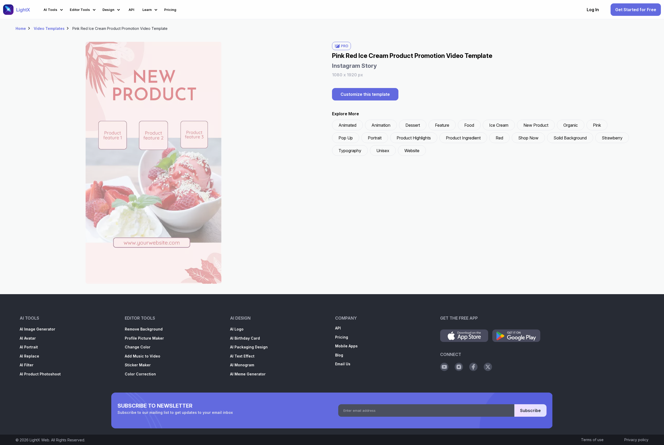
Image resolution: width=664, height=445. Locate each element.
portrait (375, 137)
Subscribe (530, 410)
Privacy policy (636, 439)
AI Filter (26, 365)
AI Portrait (29, 347)
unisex (382, 150)
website (411, 150)
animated (347, 125)
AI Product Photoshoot (40, 374)
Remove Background (144, 329)
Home (21, 28)
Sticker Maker (138, 365)
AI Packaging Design (249, 347)
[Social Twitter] (488, 367)
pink (597, 125)
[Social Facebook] (473, 367)
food (469, 125)
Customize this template (365, 94)
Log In (593, 9)
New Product (535, 125)
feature (442, 125)
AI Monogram (242, 365)
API (338, 328)
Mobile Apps (346, 346)
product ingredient (463, 137)
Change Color (137, 347)
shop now (528, 137)
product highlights (414, 137)
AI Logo (237, 329)
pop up (345, 137)
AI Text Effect (242, 356)
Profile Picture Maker (144, 338)
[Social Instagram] (459, 367)
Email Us (342, 364)
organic (570, 125)
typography (349, 150)
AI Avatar (28, 338)
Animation (380, 125)
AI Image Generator (37, 329)
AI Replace (29, 356)
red (499, 137)
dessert (412, 125)
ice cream (498, 125)
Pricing (341, 337)
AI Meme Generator (248, 374)
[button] (54, 9)
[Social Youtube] (444, 367)
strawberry (612, 137)
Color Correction (140, 374)
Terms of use (592, 439)
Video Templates (49, 28)
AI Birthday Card (245, 338)
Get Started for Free (635, 9)
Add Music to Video (142, 356)
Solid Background (570, 137)
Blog (339, 355)
